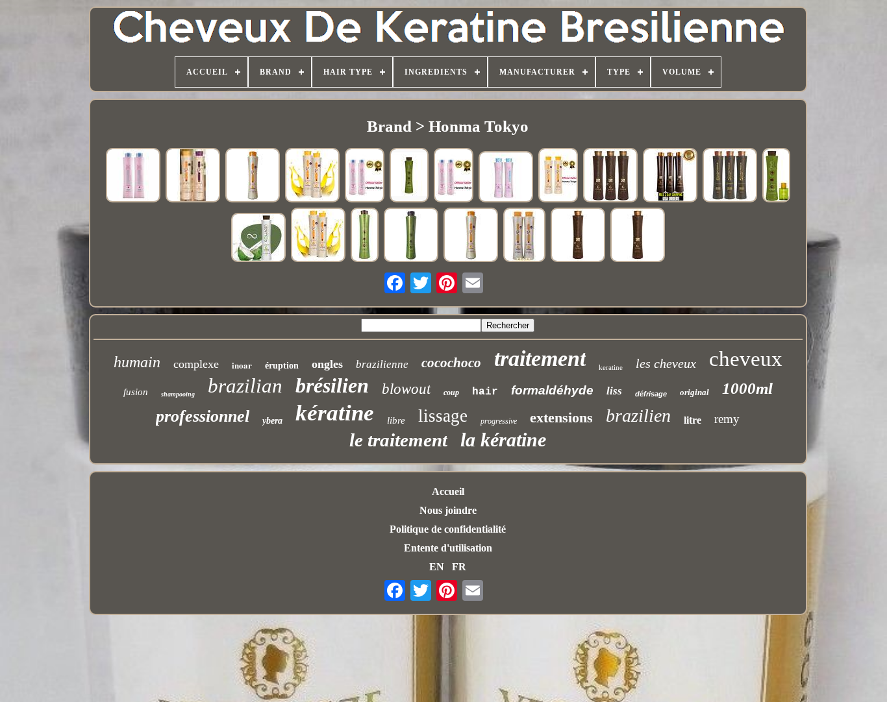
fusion (135, 392)
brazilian (245, 385)
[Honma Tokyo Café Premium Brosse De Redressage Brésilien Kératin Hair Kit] (670, 176)
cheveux (745, 358)
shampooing (178, 394)
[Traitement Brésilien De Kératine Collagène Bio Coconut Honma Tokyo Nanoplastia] (258, 238)
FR (459, 566)
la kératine (503, 439)
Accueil (448, 491)
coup (451, 392)
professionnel (202, 416)
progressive (499, 421)
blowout (406, 389)
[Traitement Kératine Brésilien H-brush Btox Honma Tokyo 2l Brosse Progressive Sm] (133, 176)
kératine (334, 413)
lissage (443, 416)
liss (614, 391)
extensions (561, 417)
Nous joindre (448, 510)
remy (727, 419)
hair (485, 392)
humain (137, 362)
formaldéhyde (552, 390)
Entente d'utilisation (448, 547)
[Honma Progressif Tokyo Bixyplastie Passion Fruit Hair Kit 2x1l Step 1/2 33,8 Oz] (312, 176)
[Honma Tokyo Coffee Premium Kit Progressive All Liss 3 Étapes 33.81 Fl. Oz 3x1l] (610, 176)
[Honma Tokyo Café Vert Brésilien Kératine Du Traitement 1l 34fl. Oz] (411, 235)
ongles (327, 363)
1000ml (747, 388)
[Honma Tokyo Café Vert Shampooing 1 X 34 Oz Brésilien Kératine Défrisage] (364, 236)
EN (436, 566)
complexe (196, 363)
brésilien (332, 385)
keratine (611, 367)
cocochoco (451, 362)
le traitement (398, 440)
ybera (272, 421)
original (694, 392)
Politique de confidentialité (448, 529)
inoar (242, 365)
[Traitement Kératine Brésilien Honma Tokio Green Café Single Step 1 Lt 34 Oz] (409, 176)
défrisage (651, 394)
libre (396, 420)
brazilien (638, 415)
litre (692, 420)
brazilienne (382, 364)
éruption (282, 365)
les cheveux (666, 363)
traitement (540, 358)
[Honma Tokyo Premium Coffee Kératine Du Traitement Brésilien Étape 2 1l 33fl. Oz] (577, 235)
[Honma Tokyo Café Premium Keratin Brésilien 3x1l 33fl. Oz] (729, 176)
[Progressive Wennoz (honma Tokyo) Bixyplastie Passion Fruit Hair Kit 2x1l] (192, 176)
